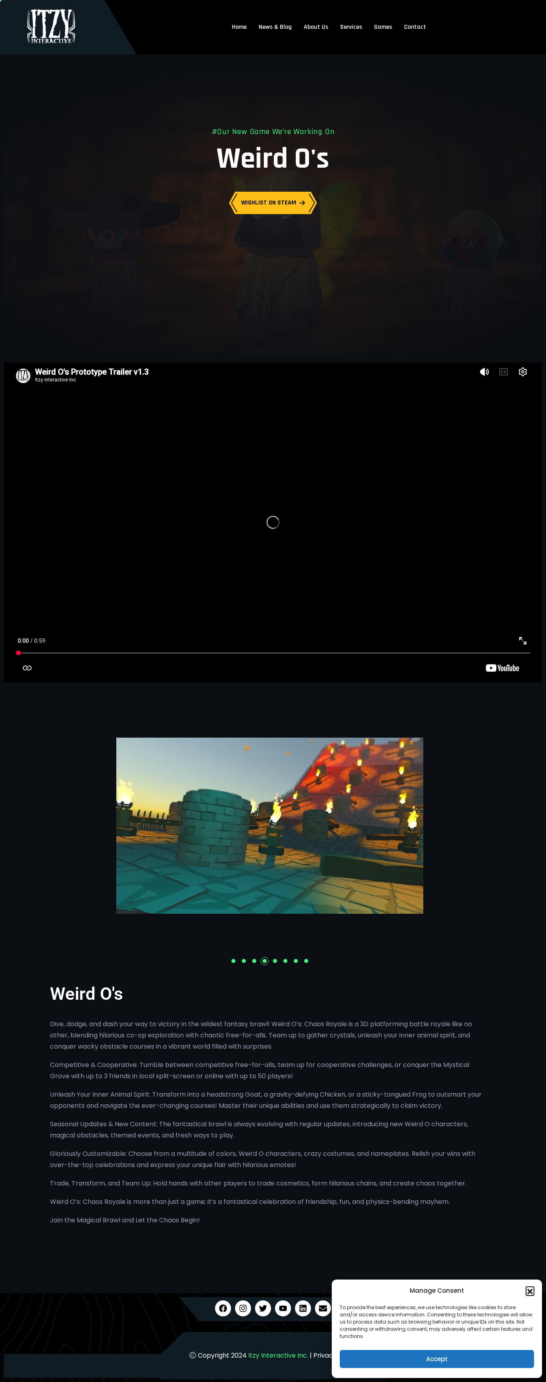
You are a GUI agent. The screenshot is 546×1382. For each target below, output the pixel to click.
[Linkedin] (303, 1308)
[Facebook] (223, 1308)
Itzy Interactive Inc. (278, 1355)
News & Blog (275, 27)
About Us (316, 27)
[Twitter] (263, 1308)
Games (383, 27)
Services (351, 27)
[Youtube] (283, 1308)
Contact (415, 27)
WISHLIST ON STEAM (268, 203)
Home (239, 27)
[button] (530, 1291)
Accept (437, 1359)
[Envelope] (323, 1308)
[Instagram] (243, 1308)
